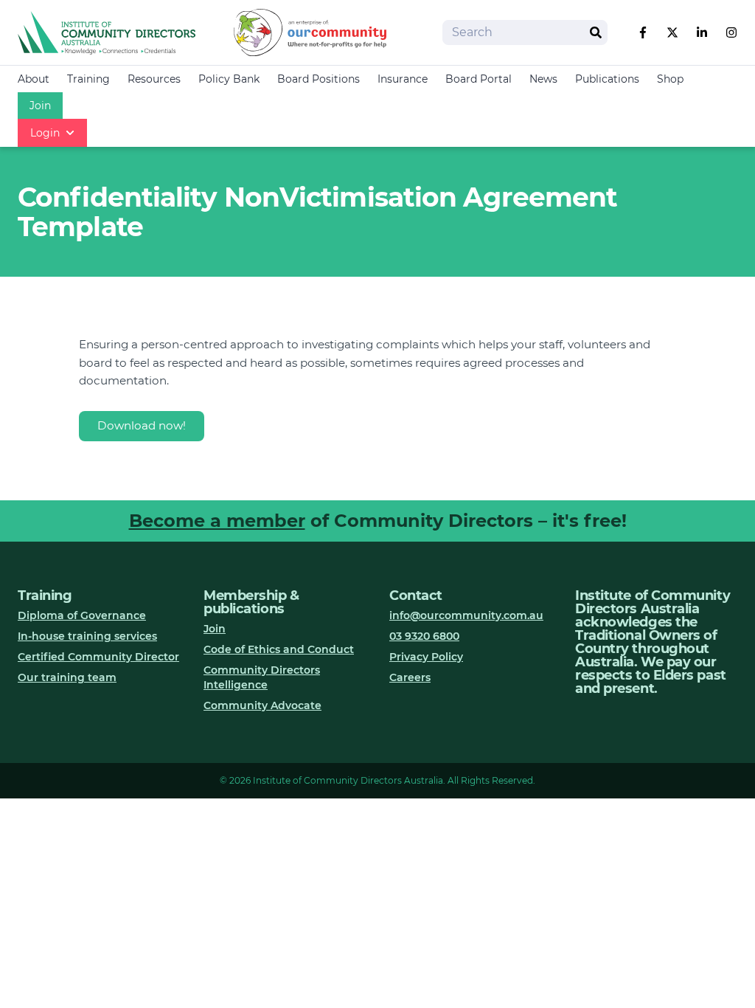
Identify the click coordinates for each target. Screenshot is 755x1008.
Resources (154, 79)
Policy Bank (229, 79)
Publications (607, 79)
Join (40, 105)
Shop (670, 79)
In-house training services (87, 636)
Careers (410, 677)
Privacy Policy (426, 656)
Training (88, 79)
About (33, 79)
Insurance (403, 79)
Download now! (141, 425)
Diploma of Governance (82, 615)
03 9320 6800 (424, 636)
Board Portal (478, 79)
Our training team (67, 677)
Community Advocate (262, 705)
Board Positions (318, 79)
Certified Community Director (98, 656)
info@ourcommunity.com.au (466, 615)
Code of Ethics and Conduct (278, 649)
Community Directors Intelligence (261, 677)
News (543, 79)
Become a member (217, 520)
